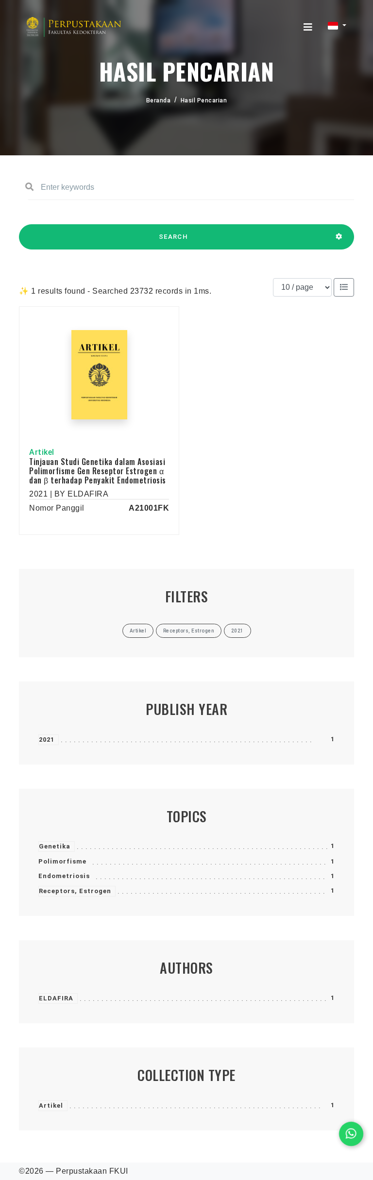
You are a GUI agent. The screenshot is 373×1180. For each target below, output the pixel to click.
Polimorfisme (62, 861)
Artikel (51, 1105)
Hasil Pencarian (204, 100)
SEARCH (173, 236)
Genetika (54, 846)
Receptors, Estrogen (75, 891)
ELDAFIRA (56, 998)
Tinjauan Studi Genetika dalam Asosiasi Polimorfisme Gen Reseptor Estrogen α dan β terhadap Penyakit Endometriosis (97, 471)
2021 (46, 739)
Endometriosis (64, 876)
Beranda (158, 100)
